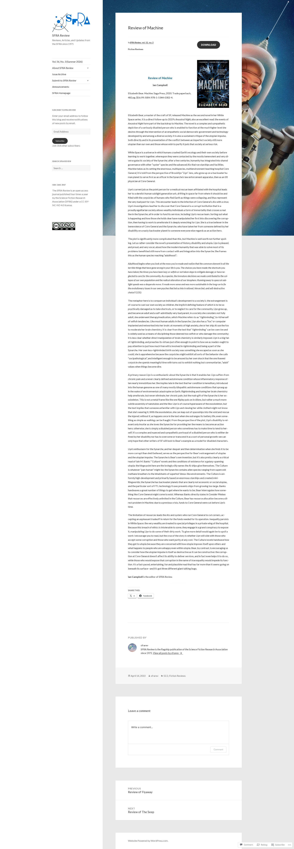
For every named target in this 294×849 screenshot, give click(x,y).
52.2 (166, 675)
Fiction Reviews (177, 675)
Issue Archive (59, 74)
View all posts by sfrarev (166, 652)
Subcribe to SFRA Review (64, 110)
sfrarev (154, 675)
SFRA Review (61, 35)
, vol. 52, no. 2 (142, 42)
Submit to (64, 80)
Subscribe (60, 141)
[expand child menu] (87, 67)
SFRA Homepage (61, 92)
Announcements (60, 86)
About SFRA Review (62, 67)
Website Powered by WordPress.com (148, 840)
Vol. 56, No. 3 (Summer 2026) (67, 61)
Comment (218, 749)
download (208, 45)
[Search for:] (71, 168)
